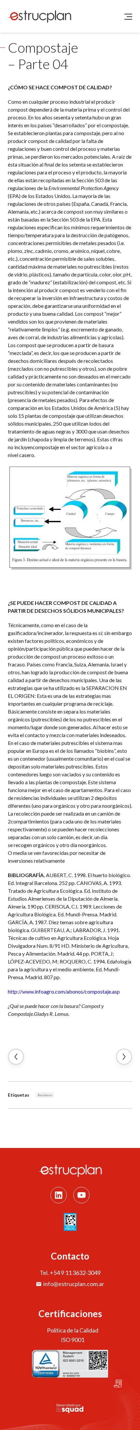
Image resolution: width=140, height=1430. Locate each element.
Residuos (45, 1095)
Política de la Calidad (72, 1330)
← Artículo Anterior (16, 1057)
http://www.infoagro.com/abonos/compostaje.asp (64, 991)
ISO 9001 (72, 1339)
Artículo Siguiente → (124, 1057)
